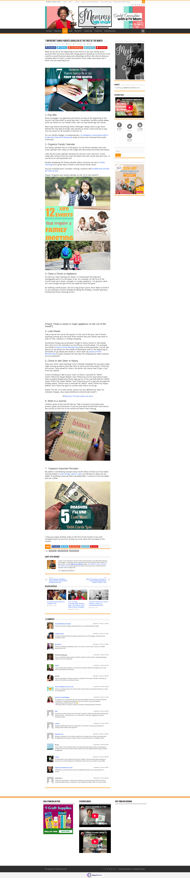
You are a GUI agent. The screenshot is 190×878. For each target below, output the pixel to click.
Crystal (57, 723)
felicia (57, 665)
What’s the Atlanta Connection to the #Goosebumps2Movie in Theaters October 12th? (96, 580)
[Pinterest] (138, 5)
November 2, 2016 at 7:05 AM (101, 686)
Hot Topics (49, 31)
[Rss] (132, 5)
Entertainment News (110, 31)
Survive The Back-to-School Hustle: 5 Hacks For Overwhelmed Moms (98, 603)
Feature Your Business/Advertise (90, 1)
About (70, 1)
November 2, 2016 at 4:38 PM (101, 711)
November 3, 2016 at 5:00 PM (101, 778)
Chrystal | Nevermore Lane (63, 767)
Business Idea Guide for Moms (121, 1)
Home (65, 1)
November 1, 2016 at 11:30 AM (100, 644)
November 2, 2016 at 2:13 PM (101, 697)
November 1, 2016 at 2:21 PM (101, 654)
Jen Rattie (58, 644)
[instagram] (144, 5)
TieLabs (143, 869)
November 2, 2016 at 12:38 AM (100, 676)
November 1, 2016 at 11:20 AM (100, 623)
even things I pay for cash (70, 474)
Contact (77, 1)
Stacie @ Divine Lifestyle (63, 623)
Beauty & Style (88, 31)
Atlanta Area (57, 31)
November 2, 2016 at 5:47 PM (101, 723)
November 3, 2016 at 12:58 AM (100, 734)
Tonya (57, 757)
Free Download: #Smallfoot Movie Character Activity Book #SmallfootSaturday (58, 580)
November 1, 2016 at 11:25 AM (100, 633)
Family (65, 31)
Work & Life (78, 31)
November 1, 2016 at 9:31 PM (101, 665)
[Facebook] (133, 5)
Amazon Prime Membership (66, 347)
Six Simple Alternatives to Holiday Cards (56, 602)
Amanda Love (59, 734)
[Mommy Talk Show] (95, 16)
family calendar (63, 551)
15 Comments (78, 44)
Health (70, 31)
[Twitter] (136, 5)
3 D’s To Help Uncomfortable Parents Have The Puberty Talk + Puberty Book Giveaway (76, 604)
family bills (53, 551)
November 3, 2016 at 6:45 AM (101, 744)
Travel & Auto (98, 31)
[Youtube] (140, 5)
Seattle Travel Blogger (62, 697)
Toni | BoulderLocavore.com (64, 686)
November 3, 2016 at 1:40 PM (101, 767)
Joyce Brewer (50, 44)
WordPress (129, 869)
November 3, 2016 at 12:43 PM (100, 757)
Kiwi (56, 711)
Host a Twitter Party (106, 1)
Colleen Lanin (59, 633)
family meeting (74, 551)
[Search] (143, 1)
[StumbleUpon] (142, 5)
